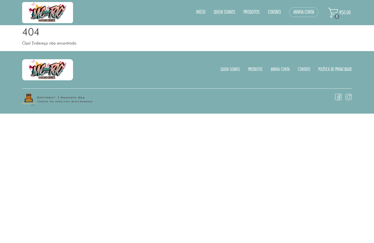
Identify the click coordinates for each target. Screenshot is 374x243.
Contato (274, 12)
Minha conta (303, 12)
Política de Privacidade (335, 69)
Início (201, 12)
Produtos (251, 12)
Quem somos (224, 12)
